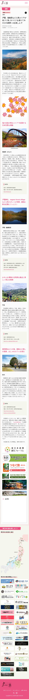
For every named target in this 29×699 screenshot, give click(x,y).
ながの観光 (17, 422)
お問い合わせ (24, 690)
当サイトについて (7, 690)
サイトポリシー (16, 690)
